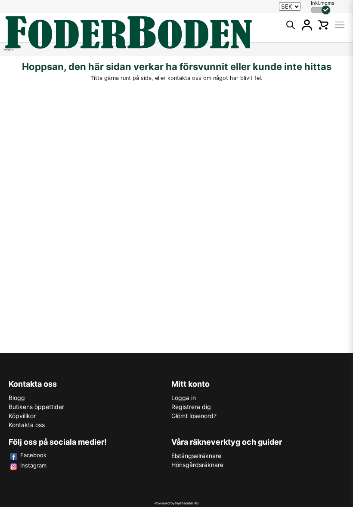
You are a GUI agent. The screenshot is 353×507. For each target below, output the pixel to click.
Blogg (17, 397)
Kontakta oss (27, 424)
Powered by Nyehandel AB (176, 503)
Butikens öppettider (36, 406)
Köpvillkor (22, 415)
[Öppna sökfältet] (290, 25)
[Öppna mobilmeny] (339, 25)
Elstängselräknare (196, 455)
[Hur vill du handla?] (320, 10)
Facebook (33, 455)
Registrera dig (191, 406)
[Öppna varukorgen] (323, 25)
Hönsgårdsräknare (197, 464)
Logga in (183, 397)
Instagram (33, 465)
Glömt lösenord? (194, 415)
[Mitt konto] (307, 25)
